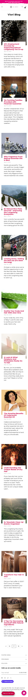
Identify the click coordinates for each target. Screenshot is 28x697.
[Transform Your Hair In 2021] (14, 563)
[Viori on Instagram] (5, 678)
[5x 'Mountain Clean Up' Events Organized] (14, 510)
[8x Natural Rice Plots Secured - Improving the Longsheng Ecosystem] (14, 197)
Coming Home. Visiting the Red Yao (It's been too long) (14, 260)
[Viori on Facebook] (2, 678)
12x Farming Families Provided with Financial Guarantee (13, 102)
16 (9, 646)
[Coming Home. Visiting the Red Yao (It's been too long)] (14, 247)
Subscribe (23, 672)
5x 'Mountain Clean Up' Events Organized (14, 523)
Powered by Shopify (7, 691)
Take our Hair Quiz (8, 693)
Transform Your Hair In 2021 (14, 575)
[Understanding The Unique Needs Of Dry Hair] (14, 456)
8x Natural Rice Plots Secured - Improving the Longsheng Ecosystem (13, 211)
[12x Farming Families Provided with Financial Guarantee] (14, 88)
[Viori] (14, 6)
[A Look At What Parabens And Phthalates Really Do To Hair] (14, 346)
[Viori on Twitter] (11, 678)
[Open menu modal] (2, 7)
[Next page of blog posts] (22, 646)
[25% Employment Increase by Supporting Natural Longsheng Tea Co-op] (14, 32)
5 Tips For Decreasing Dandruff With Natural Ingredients (13, 623)
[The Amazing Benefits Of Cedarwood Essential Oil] (14, 402)
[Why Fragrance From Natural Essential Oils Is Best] (14, 145)
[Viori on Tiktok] (8, 678)
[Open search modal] (22, 7)
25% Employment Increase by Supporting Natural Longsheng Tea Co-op (13, 46)
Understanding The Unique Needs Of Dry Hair (13, 469)
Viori (13, 688)
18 (18, 646)
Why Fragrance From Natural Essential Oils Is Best (13, 158)
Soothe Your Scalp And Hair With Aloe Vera (14, 312)
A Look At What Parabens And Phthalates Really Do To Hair (13, 360)
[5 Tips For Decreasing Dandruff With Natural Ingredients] (14, 609)
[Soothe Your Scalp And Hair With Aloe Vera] (14, 299)
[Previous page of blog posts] (6, 646)
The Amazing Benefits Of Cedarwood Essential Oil (13, 415)
